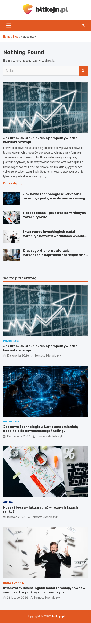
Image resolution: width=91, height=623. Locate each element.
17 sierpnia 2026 (18, 355)
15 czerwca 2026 (18, 436)
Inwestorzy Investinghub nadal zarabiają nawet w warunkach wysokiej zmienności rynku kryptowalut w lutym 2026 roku (55, 238)
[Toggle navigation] (8, 25)
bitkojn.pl (58, 616)
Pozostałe (11, 340)
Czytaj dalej (10, 183)
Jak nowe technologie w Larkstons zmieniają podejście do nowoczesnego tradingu (55, 198)
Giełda (8, 502)
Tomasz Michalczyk (47, 355)
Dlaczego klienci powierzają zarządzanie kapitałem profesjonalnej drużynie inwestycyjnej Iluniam (55, 255)
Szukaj (83, 71)
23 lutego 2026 (17, 597)
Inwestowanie (13, 582)
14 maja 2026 (16, 517)
